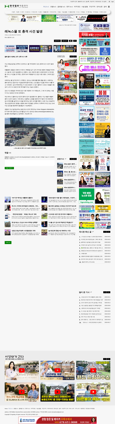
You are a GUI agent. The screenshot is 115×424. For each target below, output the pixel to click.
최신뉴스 (46, 6)
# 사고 (78, 12)
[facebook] (75, 41)
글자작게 (57, 40)
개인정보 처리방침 (90, 408)
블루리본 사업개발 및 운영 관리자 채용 (90, 242)
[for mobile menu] (108, 7)
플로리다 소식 (81, 1)
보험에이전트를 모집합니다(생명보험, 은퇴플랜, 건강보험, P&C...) (92, 256)
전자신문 (99, 6)
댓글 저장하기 (9, 168)
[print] (70, 41)
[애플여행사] (103, 208)
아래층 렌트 (84, 253)
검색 (105, 6)
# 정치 (13, 12)
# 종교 (59, 12)
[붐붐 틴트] (102, 97)
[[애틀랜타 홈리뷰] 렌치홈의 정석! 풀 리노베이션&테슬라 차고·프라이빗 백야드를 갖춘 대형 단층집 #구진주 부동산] (67, 87)
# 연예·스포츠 (103, 12)
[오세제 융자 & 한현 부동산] (94, 30)
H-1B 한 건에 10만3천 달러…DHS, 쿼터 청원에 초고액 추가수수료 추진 (92, 239)
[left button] (71, 56)
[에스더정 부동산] (102, 163)
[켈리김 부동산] (102, 81)
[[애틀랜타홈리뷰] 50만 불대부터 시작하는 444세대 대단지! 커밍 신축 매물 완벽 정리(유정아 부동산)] (67, 64)
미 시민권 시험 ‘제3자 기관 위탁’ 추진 (90, 311)
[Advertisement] (67, 130)
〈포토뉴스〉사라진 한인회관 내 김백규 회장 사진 (93, 322)
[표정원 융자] (40, 48)
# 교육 (40, 12)
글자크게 (65, 40)
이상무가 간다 (73, 1)
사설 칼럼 (85, 6)
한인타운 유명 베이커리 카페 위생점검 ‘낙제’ (92, 299)
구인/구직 (92, 1)
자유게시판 (98, 1)
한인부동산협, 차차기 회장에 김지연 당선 (91, 314)
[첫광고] (57, 18)
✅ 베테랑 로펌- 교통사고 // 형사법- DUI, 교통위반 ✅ (92, 248)
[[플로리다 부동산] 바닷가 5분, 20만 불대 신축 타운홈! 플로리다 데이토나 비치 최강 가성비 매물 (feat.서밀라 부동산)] (93, 392)
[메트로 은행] (102, 113)
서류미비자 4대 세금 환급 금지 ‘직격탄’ (90, 308)
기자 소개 (77, 408)
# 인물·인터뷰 (71, 12)
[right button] (75, 56)
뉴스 (63, 25)
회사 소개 (71, 408)
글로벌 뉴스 (61, 6)
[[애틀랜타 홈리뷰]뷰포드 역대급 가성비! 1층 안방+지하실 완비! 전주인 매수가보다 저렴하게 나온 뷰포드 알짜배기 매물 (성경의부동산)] (57, 392)
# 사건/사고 (27, 12)
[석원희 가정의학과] (87, 208)
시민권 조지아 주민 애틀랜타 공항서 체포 (91, 297)
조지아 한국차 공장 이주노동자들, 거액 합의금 (92, 302)
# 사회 (22, 12)
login (112, 1)
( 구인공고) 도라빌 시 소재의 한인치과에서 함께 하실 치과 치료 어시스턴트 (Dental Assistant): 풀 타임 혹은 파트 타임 (92, 236)
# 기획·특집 (89, 12)
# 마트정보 (95, 12)
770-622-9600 (43, 412)
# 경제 (17, 12)
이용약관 (82, 408)
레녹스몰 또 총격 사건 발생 (70, 25)
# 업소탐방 (64, 12)
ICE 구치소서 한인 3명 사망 (88, 316)
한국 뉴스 (69, 6)
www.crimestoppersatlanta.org (44, 111)
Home (6, 408)
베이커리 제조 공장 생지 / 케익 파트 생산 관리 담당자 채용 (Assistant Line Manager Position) (92, 259)
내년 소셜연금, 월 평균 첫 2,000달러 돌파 (91, 305)
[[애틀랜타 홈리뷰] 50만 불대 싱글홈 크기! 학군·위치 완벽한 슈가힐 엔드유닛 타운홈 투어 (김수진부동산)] (67, 76)
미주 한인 (77, 6)
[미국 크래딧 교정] (65, 48)
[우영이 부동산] (94, 46)
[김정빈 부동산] (103, 217)
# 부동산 (83, 12)
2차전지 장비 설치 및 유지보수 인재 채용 (91, 245)
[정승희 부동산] (102, 179)
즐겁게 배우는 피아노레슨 (88, 262)
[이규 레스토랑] (91, 18)
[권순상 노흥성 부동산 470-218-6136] (16, 48)
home (60, 25)
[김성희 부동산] (24, 18)
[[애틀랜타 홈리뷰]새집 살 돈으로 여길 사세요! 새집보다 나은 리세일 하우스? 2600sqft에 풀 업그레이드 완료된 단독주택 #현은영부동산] (67, 99)
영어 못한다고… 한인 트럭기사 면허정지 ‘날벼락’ (92, 319)
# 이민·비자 (34, 12)
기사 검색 (104, 1)
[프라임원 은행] (86, 97)
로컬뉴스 (53, 6)
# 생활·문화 (46, 12)
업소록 (87, 1)
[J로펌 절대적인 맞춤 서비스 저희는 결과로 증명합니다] (86, 163)
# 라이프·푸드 (53, 12)
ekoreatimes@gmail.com (57, 412)
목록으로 (8, 242)
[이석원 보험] (94, 37)
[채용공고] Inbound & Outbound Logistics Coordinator (92, 250)
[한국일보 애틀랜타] (16, 7)
